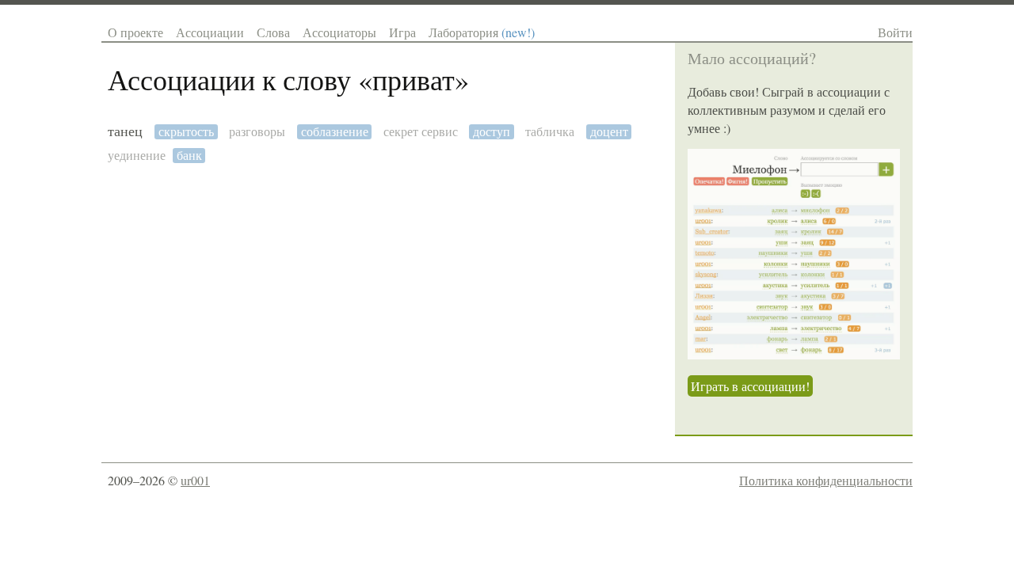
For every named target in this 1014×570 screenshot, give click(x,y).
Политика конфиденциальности (826, 480)
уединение (137, 155)
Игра (402, 32)
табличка (549, 131)
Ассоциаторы (339, 32)
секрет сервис (420, 131)
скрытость (186, 131)
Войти (895, 32)
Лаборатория (482, 32)
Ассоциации (210, 32)
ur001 (195, 480)
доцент (609, 131)
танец (125, 132)
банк (189, 155)
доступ (491, 131)
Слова (273, 32)
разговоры (257, 131)
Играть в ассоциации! (750, 386)
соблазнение (334, 131)
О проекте (135, 32)
